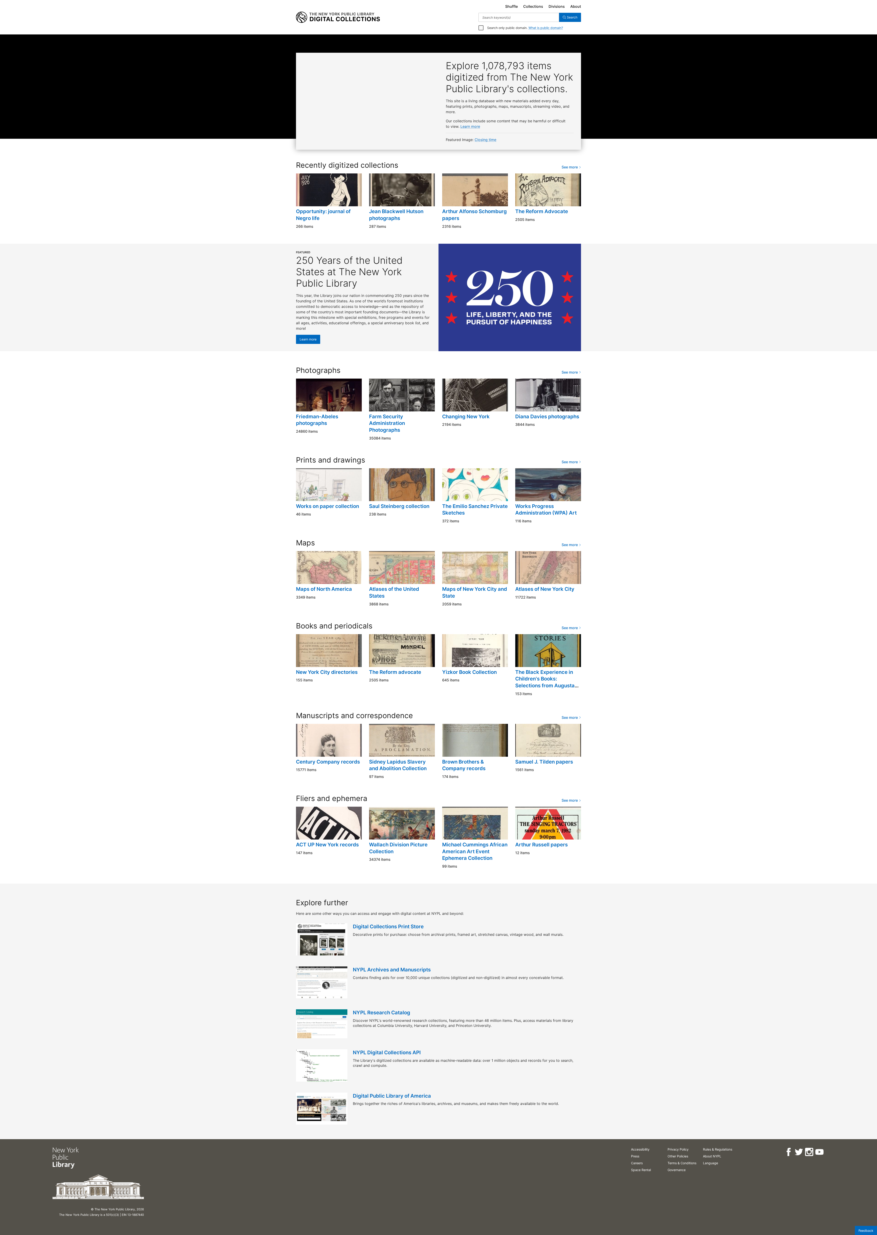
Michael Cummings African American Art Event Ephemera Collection (474, 851)
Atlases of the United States (394, 592)
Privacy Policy (678, 1149)
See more (570, 167)
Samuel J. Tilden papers (544, 762)
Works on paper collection (327, 506)
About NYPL (712, 1156)
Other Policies (678, 1156)
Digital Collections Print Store (388, 926)
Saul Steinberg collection (399, 506)
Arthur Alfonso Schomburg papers (474, 214)
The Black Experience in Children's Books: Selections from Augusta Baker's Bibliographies (545, 682)
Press (635, 1156)
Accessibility (640, 1149)
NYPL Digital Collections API (387, 1052)
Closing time (485, 139)
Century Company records (328, 762)
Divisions (557, 6)
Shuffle (511, 6)
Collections (533, 6)
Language (710, 1163)
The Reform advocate (395, 672)
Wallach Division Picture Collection (398, 848)
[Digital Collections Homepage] (338, 17)
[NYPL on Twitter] (798, 1152)
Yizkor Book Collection (469, 672)
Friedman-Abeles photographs (317, 419)
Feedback (866, 1230)
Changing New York (466, 416)
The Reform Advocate (541, 211)
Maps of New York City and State (474, 592)
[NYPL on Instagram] (809, 1152)
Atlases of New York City (544, 589)
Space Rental (641, 1170)
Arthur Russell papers (541, 845)
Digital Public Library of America (392, 1096)
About (575, 6)
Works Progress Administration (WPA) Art (546, 509)
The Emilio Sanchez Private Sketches (475, 509)
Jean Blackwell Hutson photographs (396, 214)
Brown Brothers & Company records (464, 765)
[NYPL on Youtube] (819, 1152)
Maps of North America (324, 589)
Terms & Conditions (682, 1163)
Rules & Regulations (717, 1149)
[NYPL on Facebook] (788, 1152)
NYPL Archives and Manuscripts (392, 970)
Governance (677, 1170)
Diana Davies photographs (547, 416)
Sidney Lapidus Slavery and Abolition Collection (398, 765)
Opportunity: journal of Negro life (323, 214)
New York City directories (327, 672)
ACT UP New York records (327, 845)
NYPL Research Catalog (381, 1012)
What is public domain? (545, 28)
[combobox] (518, 17)
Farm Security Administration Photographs (387, 423)
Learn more (470, 126)
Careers (637, 1163)
